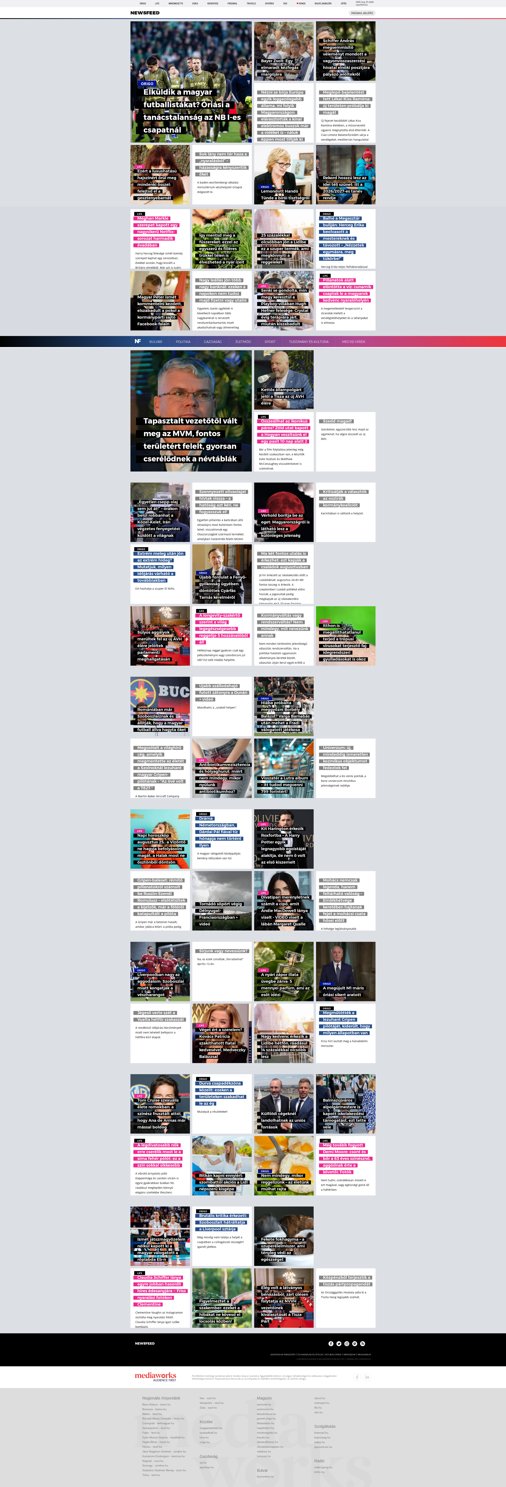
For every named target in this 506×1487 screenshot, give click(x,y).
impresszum (349, 1355)
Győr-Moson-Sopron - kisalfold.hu (163, 1437)
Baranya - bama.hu (154, 1409)
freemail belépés (362, 13)
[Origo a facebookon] (331, 1343)
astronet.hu (264, 1404)
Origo (143, 3)
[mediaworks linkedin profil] (367, 1377)
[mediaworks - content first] (155, 1377)
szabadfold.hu (208, 1432)
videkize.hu (264, 1451)
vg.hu (203, 1462)
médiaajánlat (364, 1355)
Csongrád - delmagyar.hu (158, 1423)
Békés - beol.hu (152, 1413)
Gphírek (269, 3)
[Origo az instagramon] (346, 1343)
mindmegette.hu (267, 1432)
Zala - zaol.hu (208, 1407)
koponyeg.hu (322, 1437)
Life (157, 3)
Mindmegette (176, 3)
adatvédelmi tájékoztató (282, 1355)
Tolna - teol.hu (151, 1475)
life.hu (318, 1407)
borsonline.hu (265, 1476)
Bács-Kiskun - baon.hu (156, 1404)
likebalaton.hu (265, 1423)
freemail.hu (321, 1432)
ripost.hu (319, 1398)
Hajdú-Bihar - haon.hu (156, 1442)
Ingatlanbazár (323, 3)
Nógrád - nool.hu (152, 1461)
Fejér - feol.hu (151, 1432)
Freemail (232, 3)
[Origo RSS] (362, 1343)
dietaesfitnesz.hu (267, 1442)
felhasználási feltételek (310, 1355)
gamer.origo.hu (266, 1418)
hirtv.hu (204, 1437)
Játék (343, 3)
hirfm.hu (319, 1472)
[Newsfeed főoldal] (145, 1343)
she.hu (318, 1412)
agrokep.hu (207, 1467)
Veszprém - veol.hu (212, 1402)
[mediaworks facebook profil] (357, 1377)
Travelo (251, 3)
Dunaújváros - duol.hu (156, 1428)
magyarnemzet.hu (211, 1428)
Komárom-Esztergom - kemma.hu (163, 1456)
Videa (195, 3)
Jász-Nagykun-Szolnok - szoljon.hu (164, 1451)
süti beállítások (333, 1355)
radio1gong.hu (323, 1467)
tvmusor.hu (264, 1456)
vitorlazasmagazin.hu (270, 1446)
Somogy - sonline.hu (155, 1465)
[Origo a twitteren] (338, 1343)
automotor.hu (265, 1409)
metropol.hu (321, 1402)
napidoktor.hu (265, 1428)
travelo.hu (263, 1437)
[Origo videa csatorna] (354, 1343)
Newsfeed (212, 3)
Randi (302, 3)
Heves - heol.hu (152, 1446)
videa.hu (319, 1442)
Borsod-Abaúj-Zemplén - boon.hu (163, 1418)
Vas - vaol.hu (208, 1398)
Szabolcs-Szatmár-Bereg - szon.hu (164, 1470)
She (285, 3)
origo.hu (205, 1442)
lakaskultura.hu (266, 1413)
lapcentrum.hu (323, 1446)
